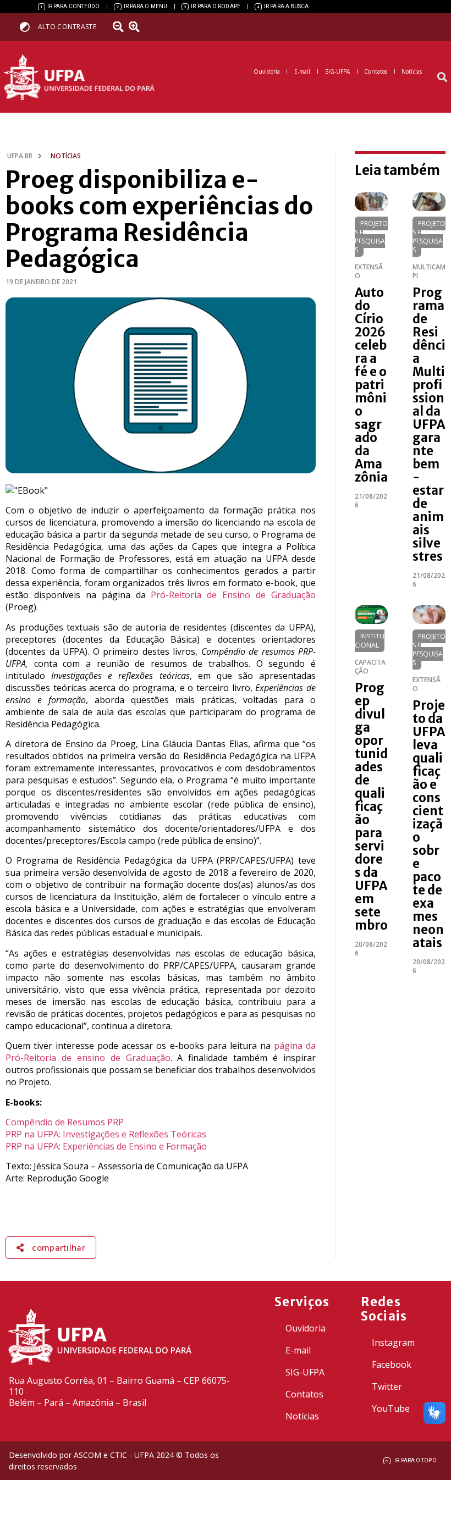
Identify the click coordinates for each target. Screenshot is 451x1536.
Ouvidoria (305, 1328)
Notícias (302, 1416)
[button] (442, 77)
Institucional (369, 641)
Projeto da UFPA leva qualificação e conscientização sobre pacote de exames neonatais (429, 824)
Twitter (387, 1386)
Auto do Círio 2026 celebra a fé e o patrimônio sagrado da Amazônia (371, 385)
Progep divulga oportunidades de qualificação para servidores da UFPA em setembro (371, 806)
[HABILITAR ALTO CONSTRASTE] (28, 26)
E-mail (298, 1350)
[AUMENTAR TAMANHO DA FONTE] (138, 26)
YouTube (391, 1408)
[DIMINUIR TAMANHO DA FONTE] (119, 26)
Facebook (391, 1364)
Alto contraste (67, 26)
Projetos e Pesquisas (371, 237)
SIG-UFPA (304, 1372)
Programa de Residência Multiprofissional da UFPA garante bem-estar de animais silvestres (429, 424)
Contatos (304, 1394)
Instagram (393, 1342)
